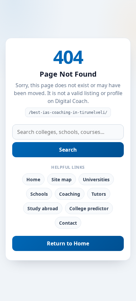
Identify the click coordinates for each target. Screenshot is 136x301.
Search (68, 149)
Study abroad (42, 208)
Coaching (69, 194)
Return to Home (68, 243)
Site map (61, 179)
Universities (96, 179)
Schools (39, 194)
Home (33, 179)
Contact (68, 223)
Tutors (98, 194)
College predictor (89, 208)
